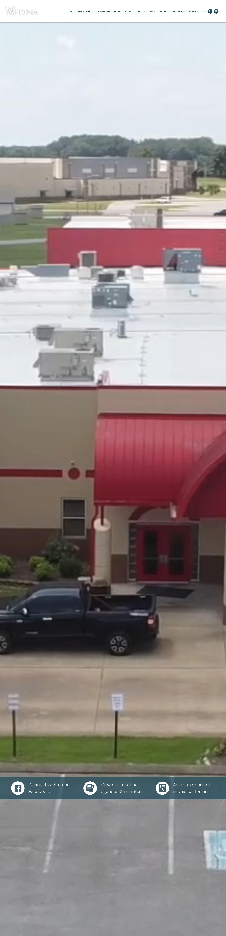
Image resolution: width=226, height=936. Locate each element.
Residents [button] (130, 11)
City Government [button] (106, 11)
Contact (164, 11)
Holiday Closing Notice (189, 11)
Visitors (149, 11)
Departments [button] (78, 11)
